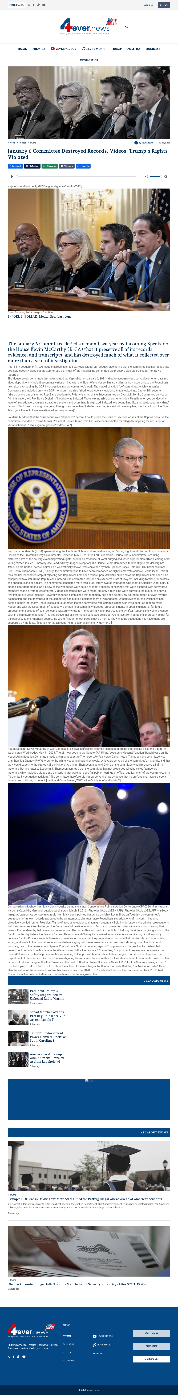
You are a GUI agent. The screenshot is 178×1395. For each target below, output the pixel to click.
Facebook (16, 166)
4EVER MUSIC (96, 49)
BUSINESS (153, 48)
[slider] (76, 176)
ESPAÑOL (19, 5)
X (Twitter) (34, 166)
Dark (165, 5)
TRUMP (116, 48)
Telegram (68, 166)
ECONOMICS (89, 60)
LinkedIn (84, 166)
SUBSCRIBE (151, 1346)
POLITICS (134, 48)
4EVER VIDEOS (65, 48)
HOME (22, 48)
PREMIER (38, 48)
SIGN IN (154, 1333)
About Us (148, 5)
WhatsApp (51, 166)
